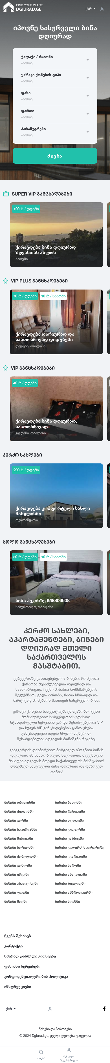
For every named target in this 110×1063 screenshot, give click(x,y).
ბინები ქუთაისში (19, 811)
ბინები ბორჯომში (19, 847)
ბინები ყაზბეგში (69, 838)
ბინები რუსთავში (70, 811)
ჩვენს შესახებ (17, 936)
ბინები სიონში (67, 901)
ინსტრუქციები (17, 986)
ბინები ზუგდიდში (70, 883)
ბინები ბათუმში (68, 802)
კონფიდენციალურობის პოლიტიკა (36, 976)
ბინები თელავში (69, 820)
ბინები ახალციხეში (21, 883)
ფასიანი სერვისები (22, 966)
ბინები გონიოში (18, 865)
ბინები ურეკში (16, 874)
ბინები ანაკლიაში (71, 874)
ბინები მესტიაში (18, 838)
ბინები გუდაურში (70, 829)
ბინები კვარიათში (71, 856)
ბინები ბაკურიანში (20, 829)
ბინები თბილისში (19, 802)
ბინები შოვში (15, 901)
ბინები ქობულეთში (21, 856)
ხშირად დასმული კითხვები (30, 956)
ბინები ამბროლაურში (74, 892)
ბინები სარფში (68, 865)
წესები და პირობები (55, 1029)
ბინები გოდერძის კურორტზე (79, 847)
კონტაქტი (13, 946)
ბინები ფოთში (16, 892)
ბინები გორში (16, 820)
